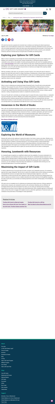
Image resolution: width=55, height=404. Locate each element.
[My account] (47, 9)
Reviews (3, 352)
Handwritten (4, 389)
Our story (3, 346)
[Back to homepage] (25, 9)
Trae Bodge (51, 35)
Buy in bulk (3, 385)
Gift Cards (3, 379)
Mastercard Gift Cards (6, 375)
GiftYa (2, 383)
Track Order (4, 402)
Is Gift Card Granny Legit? (7, 348)
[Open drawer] (4, 9)
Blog (9, 17)
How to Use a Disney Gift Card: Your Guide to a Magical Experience (20, 204)
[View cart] (50, 9)
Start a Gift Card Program (7, 360)
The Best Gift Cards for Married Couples (13, 202)
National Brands (5, 377)
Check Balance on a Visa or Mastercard (10, 398)
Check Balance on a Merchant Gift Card (10, 400)
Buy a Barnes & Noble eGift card (9, 119)
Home (4, 17)
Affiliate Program (5, 362)
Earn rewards (4, 387)
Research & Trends (5, 354)
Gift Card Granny (9, 63)
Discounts (3, 381)
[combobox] (25, 13)
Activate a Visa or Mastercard (8, 396)
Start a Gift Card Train (6, 366)
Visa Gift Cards (4, 373)
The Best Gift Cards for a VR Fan (36, 202)
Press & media (4, 350)
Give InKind (4, 364)
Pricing (3, 358)
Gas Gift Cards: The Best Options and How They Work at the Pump (19, 206)
